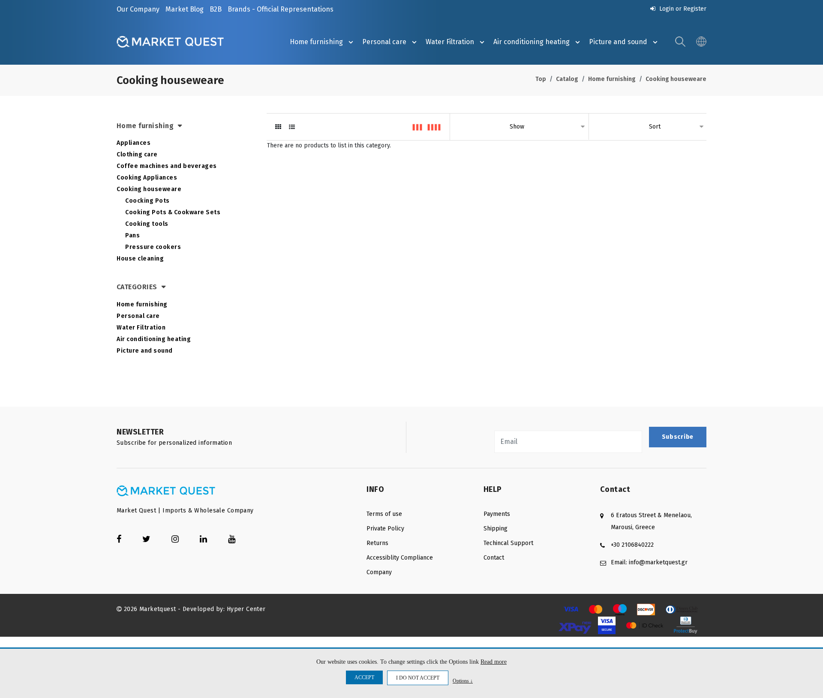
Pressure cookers (153, 247)
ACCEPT (364, 677)
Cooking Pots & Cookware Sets (172, 212)
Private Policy (385, 528)
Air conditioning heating (531, 42)
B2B (216, 9)
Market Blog (184, 9)
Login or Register (682, 8)
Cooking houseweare (676, 79)
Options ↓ (463, 680)
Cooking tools (146, 224)
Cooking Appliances (147, 177)
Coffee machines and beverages (167, 166)
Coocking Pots (147, 200)
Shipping (496, 528)
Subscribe (678, 436)
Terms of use (384, 514)
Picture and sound (618, 42)
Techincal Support (508, 543)
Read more (494, 662)
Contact (494, 557)
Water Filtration (450, 42)
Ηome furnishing (316, 42)
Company (379, 572)
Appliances (133, 143)
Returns (377, 543)
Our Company (138, 9)
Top (540, 79)
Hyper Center (246, 609)
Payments (497, 514)
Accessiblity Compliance (399, 557)
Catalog (567, 79)
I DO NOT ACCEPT (417, 678)
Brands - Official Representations (280, 9)
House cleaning (140, 258)
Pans (132, 235)
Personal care (384, 42)
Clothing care (137, 154)
